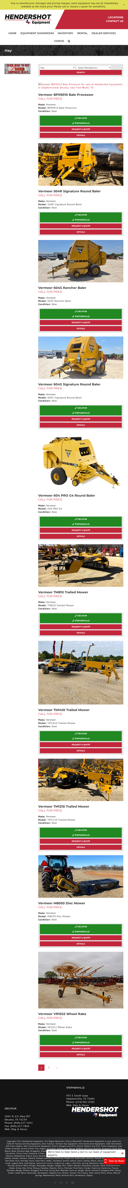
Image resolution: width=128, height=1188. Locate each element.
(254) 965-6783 (85, 1101)
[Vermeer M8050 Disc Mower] (80, 876)
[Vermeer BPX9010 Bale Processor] (80, 86)
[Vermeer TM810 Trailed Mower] (80, 565)
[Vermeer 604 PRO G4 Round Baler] (80, 461)
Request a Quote (81, 129)
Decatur (82, 118)
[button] (69, 41)
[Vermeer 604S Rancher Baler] (80, 261)
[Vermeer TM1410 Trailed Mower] (80, 672)
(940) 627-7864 (19, 1126)
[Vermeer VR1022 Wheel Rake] (80, 980)
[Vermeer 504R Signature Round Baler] (80, 164)
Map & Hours (81, 1105)
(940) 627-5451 (23, 1122)
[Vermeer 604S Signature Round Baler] (80, 358)
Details (81, 135)
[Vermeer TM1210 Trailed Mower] (80, 780)
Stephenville (82, 123)
